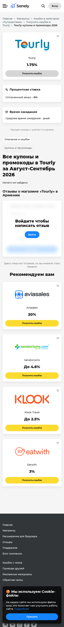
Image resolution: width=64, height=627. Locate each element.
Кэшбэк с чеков (12, 562)
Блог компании (12, 553)
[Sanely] (20, 6)
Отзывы (7, 542)
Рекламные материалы (17, 574)
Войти (32, 234)
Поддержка (10, 547)
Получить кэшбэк (32, 72)
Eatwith (32, 464)
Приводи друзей (13, 568)
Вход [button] (55, 6)
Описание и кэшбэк (17, 139)
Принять (32, 616)
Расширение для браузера (20, 536)
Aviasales (32, 307)
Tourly (32, 58)
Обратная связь (13, 580)
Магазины (9, 530)
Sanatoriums (32, 360)
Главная (8, 524)
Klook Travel (32, 412)
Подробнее (21, 608)
